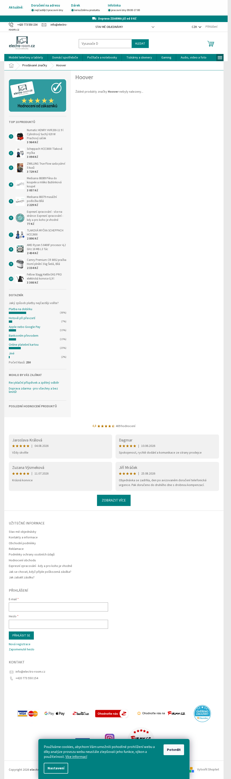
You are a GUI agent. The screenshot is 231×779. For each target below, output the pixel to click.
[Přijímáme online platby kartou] (28, 713)
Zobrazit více (114, 500)
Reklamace (16, 549)
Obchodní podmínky (22, 543)
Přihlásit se (21, 635)
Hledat (140, 43)
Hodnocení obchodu (22, 560)
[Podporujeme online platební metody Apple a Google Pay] (55, 713)
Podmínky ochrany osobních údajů (32, 554)
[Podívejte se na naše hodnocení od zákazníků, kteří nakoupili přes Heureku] (202, 713)
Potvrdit (174, 749)
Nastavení (56, 768)
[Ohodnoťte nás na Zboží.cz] (112, 713)
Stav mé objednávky (109, 27)
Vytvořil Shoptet (208, 770)
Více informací (76, 756)
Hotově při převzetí (22, 318)
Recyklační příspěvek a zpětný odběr (34, 383)
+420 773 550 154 (27, 678)
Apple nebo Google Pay (24, 327)
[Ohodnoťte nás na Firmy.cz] (161, 713)
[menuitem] (26, 57)
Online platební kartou (24, 344)
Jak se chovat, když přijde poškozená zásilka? (40, 572)
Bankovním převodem (23, 336)
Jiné (11, 353)
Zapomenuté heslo (21, 649)
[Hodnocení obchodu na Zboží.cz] (81, 713)
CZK (195, 27)
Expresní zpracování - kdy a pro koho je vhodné (40, 566)
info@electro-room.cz (30, 671)
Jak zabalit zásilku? (22, 577)
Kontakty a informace (23, 537)
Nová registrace (19, 644)
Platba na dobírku (20, 309)
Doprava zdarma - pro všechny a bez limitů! (33, 390)
